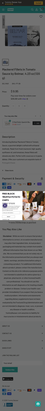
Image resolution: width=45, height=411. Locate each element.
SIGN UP (8, 216)
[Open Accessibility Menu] (5, 205)
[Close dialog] (44, 192)
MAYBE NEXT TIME (6, 219)
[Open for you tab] (38, 404)
